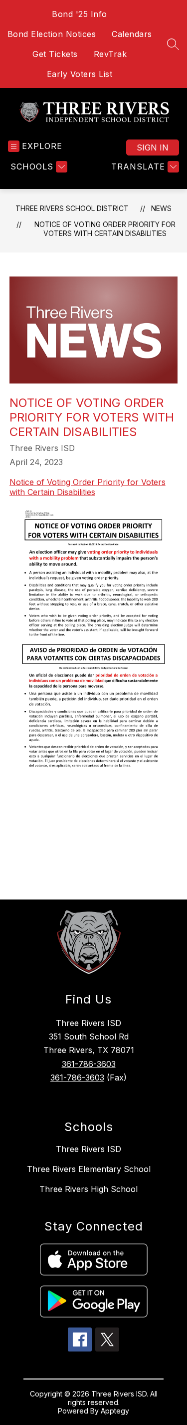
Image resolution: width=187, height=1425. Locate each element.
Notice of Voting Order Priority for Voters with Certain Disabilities (105, 229)
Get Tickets (55, 54)
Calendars (132, 34)
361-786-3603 (89, 1064)
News (161, 208)
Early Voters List (80, 74)
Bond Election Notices (51, 34)
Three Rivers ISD (88, 1149)
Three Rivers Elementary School (89, 1169)
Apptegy (115, 1410)
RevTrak (110, 54)
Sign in (153, 147)
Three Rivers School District (72, 208)
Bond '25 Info (79, 14)
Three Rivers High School (88, 1189)
